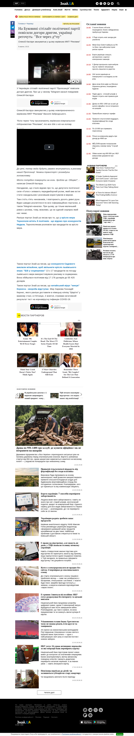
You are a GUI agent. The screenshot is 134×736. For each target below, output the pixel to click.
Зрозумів (120, 734)
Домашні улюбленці (41, 10)
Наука (114, 10)
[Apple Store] (86, 722)
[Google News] (101, 710)
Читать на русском (71, 24)
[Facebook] (12, 23)
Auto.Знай (57, 10)
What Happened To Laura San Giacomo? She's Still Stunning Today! (107, 203)
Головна (18, 10)
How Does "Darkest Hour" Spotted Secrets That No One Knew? (107, 170)
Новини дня (72, 17)
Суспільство (85, 10)
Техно (96, 10)
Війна (75, 10)
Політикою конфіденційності (71, 734)
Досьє (27, 10)
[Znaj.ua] (67, 3)
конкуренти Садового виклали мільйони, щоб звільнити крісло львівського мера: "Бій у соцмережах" (46, 267)
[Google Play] (99, 722)
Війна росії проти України (29, 17)
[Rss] (104, 3)
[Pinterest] (112, 3)
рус (23, 3)
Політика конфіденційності (24, 717)
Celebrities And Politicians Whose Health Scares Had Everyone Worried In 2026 (70, 344)
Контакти (54, 717)
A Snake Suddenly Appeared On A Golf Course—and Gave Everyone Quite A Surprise (107, 178)
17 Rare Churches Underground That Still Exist (49, 372)
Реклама (38, 717)
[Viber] (101, 3)
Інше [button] (121, 10)
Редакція (46, 717)
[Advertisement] (49, 245)
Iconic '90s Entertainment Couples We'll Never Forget (27, 341)
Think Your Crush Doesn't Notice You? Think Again (27, 372)
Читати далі (49, 693)
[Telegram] (97, 3)
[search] (118, 3)
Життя (67, 10)
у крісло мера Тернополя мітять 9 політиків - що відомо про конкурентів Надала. (49, 221)
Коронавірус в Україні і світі (54, 17)
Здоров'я (105, 10)
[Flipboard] (108, 3)
